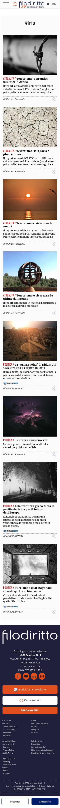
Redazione (6, 732)
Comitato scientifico (39, 723)
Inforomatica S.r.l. (10, 726)
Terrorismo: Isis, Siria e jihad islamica (26, 152)
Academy (6, 761)
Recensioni (35, 744)
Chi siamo (6, 720)
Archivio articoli (9, 764)
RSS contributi (8, 758)
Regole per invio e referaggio (42, 753)
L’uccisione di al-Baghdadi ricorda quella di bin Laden (27, 589)
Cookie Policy (7, 753)
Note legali (6, 747)
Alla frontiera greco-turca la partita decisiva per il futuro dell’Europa (28, 509)
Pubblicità (6, 735)
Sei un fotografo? (38, 747)
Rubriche (6, 773)
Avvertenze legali (9, 741)
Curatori (34, 726)
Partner (34, 732)
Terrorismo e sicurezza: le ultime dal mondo (28, 297)
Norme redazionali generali (42, 750)
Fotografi (35, 729)
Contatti (5, 723)
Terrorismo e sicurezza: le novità (28, 225)
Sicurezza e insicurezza (31, 440)
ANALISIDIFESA (14, 388)
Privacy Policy (8, 750)
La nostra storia (9, 729)
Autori (33, 720)
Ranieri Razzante (15, 99)
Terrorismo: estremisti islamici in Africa (25, 80)
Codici (4, 767)
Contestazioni (8, 744)
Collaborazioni (37, 741)
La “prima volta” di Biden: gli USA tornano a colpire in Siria (29, 366)
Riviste (5, 770)
